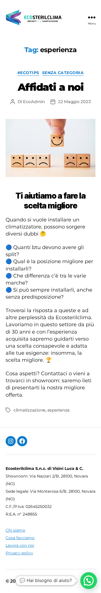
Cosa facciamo (20, 538)
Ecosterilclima (38, 581)
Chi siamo (15, 530)
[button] (88, 580)
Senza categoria (63, 72)
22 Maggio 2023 (74, 101)
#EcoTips (28, 72)
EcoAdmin (34, 101)
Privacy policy (19, 553)
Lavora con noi (20, 545)
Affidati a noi (50, 87)
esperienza (58, 410)
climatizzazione (29, 410)
